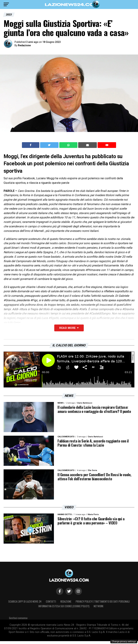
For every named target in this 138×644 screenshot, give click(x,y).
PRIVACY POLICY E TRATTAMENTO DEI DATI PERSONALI (103, 601)
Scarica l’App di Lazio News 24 (25, 601)
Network (98, 606)
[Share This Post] (68, 145)
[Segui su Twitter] (69, 591)
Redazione (24, 45)
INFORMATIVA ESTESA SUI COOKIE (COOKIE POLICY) (63, 606)
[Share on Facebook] (31, 145)
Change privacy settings (124, 641)
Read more (67, 328)
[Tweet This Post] (49, 145)
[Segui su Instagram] (78, 591)
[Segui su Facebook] (59, 591)
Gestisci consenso (18, 618)
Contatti (51, 601)
